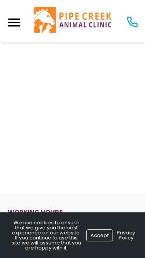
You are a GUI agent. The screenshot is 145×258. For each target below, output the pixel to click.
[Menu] (14, 22)
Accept (99, 235)
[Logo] (73, 21)
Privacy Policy (126, 235)
